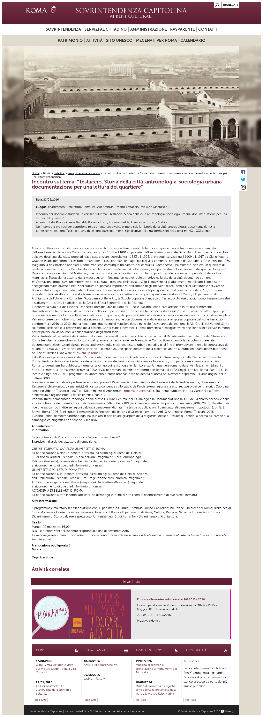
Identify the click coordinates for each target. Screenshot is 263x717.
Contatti (207, 29)
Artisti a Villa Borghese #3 (100, 665)
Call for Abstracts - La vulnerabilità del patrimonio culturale (53, 689)
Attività (94, 40)
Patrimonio (70, 40)
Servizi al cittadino (105, 29)
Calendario (192, 40)
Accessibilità (191, 661)
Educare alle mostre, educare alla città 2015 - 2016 (171, 599)
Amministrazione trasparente (162, 29)
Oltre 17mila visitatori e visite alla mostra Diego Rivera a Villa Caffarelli (56, 668)
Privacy (228, 711)
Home (35, 173)
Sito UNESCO (119, 40)
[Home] (131, 13)
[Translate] (226, 4)
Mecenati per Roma (156, 40)
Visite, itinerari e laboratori (84, 173)
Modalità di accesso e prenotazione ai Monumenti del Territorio (156, 668)
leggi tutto (40, 699)
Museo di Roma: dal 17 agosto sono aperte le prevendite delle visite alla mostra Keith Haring (156, 689)
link (228, 635)
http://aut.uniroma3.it (88, 353)
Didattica (59, 173)
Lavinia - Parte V (94, 678)
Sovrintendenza (63, 29)
